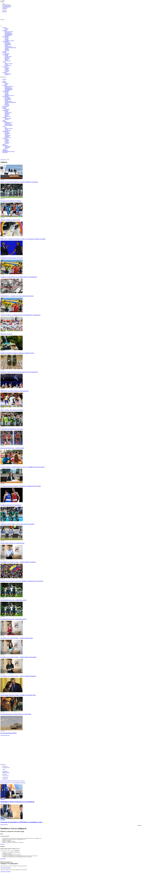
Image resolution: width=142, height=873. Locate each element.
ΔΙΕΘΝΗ (6, 39)
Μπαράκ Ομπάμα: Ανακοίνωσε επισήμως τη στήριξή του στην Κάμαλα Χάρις (18, 695)
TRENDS (6, 48)
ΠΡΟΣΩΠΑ (7, 136)
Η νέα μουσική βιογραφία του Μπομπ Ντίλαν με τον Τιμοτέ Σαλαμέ (15, 714)
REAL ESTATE (8, 43)
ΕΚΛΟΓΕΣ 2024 (8, 32)
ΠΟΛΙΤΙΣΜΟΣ (5, 54)
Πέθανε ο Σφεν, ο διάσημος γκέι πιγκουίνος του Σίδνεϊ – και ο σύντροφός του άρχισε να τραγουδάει (22, 239)
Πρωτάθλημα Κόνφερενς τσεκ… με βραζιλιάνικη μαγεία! (13, 600)
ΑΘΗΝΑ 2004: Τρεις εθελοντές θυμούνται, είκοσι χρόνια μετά (14, 391)
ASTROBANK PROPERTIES (10, 47)
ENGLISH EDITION (6, 6)
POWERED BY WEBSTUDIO (19, 782)
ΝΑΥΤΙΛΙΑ (7, 50)
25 (5, 735)
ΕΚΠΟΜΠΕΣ (5, 145)
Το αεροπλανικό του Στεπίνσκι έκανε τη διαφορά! (11, 429)
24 (4, 735)
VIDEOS (4, 149)
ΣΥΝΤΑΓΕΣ (7, 70)
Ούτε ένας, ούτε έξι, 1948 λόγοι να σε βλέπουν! (10, 201)
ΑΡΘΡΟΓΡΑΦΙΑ (8, 73)
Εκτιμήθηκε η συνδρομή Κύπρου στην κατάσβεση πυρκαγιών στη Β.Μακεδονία (18, 277)
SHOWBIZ (7, 68)
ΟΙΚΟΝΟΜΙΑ (7, 42)
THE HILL (7, 74)
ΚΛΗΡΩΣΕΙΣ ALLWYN (9, 40)
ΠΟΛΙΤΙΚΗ (5, 30)
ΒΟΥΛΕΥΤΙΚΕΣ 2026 (9, 31)
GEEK (4, 61)
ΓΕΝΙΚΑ (6, 134)
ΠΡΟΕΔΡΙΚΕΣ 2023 (8, 33)
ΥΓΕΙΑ (6, 29)
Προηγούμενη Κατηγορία (4, 804)
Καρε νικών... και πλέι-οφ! (6, 334)
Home (4, 3)
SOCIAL (6, 64)
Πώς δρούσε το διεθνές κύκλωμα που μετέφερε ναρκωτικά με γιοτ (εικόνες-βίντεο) (19, 372)
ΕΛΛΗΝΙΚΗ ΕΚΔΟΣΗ (7, 5)
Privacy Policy (13, 780)
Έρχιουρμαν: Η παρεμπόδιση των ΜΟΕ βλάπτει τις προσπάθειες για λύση (21, 822)
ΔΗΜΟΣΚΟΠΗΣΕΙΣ (8, 34)
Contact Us (23, 780)
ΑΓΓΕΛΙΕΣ (5, 121)
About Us (18, 780)
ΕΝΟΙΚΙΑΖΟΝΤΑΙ (8, 122)
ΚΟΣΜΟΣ (4, 52)
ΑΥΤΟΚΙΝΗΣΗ (8, 65)
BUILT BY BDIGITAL (4, 782)
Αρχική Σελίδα (3, 159)
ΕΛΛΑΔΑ (7, 38)
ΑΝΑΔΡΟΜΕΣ (7, 135)
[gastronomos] (5, 777)
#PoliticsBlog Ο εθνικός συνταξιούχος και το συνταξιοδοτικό (17, 801)
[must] (4, 769)
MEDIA (4, 144)
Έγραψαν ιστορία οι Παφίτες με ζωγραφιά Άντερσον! (12, 543)
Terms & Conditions (6, 780)
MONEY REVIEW (8, 46)
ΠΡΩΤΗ (4, 81)
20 (0, 735)
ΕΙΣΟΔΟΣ (4, 11)
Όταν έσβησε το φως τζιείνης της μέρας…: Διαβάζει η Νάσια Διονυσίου (16, 638)
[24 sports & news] (6, 767)
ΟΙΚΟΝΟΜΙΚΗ (6, 41)
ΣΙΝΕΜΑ (6, 55)
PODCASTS (7, 147)
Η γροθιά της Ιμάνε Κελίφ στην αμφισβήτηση (10, 505)
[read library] (5, 778)
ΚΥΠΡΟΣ (4, 27)
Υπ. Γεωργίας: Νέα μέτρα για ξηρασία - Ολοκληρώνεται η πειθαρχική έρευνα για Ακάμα (20, 486)
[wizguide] (5, 774)
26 (6, 735)
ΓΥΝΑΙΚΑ (7, 67)
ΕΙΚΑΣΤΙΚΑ (7, 58)
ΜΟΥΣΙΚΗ (7, 57)
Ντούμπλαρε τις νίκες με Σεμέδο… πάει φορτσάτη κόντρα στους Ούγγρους (17, 524)
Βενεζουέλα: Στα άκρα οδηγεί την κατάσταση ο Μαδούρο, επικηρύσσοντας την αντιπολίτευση (21, 581)
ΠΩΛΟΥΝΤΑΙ (7, 123)
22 (2, 735)
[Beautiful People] (6, 772)
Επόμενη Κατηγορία (4, 824)
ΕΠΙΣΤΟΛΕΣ (5, 152)
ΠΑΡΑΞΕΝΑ (7, 53)
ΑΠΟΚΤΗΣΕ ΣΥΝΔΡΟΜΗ (5, 867)
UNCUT (6, 148)
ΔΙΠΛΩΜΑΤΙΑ (8, 35)
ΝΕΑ (6, 62)
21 (1, 735)
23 (3, 735)
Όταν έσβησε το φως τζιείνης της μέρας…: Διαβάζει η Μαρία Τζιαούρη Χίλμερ (18, 657)
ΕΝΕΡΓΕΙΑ (7, 49)
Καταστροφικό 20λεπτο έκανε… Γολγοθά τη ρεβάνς (12, 448)
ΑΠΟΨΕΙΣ (5, 72)
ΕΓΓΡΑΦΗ (2, 844)
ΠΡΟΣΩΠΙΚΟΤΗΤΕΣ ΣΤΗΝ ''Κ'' (9, 151)
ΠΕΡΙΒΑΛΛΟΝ (6, 106)
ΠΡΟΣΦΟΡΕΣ (5, 150)
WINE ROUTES (8, 146)
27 (7, 735)
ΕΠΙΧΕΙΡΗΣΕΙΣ (8, 44)
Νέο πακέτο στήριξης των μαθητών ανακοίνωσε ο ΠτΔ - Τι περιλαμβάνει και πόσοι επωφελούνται (22, 467)
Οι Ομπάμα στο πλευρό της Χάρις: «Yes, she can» (11, 258)
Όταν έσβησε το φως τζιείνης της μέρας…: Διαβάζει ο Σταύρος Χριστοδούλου (18, 562)
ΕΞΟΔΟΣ (6, 71)
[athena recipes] (5, 775)
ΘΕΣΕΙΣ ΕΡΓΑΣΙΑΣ (8, 125)
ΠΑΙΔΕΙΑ (7, 28)
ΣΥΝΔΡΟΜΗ (2, 858)
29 (8, 735)
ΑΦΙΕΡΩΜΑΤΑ (5, 131)
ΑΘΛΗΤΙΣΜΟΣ (5, 36)
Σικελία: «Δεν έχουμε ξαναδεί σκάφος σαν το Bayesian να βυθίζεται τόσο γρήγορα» (19, 182)
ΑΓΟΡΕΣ (6, 45)
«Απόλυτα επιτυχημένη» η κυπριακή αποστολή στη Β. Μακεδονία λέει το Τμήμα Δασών (20, 315)
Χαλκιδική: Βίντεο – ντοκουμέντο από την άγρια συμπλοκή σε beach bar (16, 296)
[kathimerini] (5, 771)
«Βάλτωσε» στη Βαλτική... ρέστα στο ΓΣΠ (10, 219)
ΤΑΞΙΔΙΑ (6, 69)
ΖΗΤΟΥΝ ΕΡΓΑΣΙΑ (8, 124)
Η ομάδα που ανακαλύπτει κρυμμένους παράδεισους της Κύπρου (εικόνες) (17, 353)
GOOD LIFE (5, 66)
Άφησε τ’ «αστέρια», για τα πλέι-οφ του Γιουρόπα (11, 410)
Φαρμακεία (5, 8)
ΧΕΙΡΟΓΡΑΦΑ (7, 60)
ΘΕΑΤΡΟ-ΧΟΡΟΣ (8, 56)
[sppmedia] (2, 764)
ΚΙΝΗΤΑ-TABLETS (9, 63)
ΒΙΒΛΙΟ (6, 59)
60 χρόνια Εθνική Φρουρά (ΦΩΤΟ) (8, 733)
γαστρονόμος (5, 7)
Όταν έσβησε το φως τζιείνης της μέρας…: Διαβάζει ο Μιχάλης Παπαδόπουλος (18, 676)
